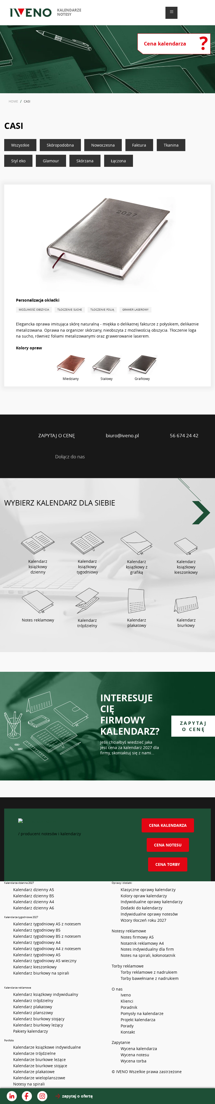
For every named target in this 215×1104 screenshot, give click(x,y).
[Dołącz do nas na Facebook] (27, 1096)
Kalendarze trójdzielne (34, 1053)
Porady (127, 1025)
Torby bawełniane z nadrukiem (150, 978)
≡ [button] (172, 11)
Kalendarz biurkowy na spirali (41, 973)
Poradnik (129, 1007)
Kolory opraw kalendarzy (144, 895)
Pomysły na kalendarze (142, 1013)
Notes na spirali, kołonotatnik (148, 955)
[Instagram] (140, 456)
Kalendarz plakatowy (32, 1006)
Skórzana (85, 160)
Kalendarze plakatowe (34, 1071)
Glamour (51, 160)
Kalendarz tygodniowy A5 (36, 954)
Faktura (139, 145)
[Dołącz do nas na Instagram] (42, 1096)
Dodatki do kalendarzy (141, 907)
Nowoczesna (103, 145)
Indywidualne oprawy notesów (149, 914)
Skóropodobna (60, 145)
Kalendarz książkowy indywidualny (45, 994)
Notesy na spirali (29, 1084)
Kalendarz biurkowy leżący (38, 1025)
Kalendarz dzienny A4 (33, 901)
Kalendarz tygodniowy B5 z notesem (47, 936)
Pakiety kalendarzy (30, 1031)
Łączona (118, 160)
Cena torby (167, 864)
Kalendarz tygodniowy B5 (36, 930)
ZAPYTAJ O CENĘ (56, 435)
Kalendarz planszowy (33, 1012)
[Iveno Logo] (31, 12)
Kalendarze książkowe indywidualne (47, 1047)
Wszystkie (20, 145)
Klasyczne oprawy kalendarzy (148, 889)
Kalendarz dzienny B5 (33, 895)
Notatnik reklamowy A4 (142, 943)
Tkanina (171, 145)
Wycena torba (133, 1061)
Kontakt (128, 1032)
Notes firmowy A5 (137, 937)
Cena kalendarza (168, 825)
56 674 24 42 (184, 435)
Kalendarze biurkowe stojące (40, 1065)
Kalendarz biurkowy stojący (38, 1018)
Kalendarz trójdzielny (33, 1000)
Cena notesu (168, 845)
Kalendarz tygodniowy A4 (36, 942)
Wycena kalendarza (139, 1048)
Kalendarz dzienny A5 (33, 889)
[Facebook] (118, 456)
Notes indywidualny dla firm (147, 949)
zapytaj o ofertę (77, 1096)
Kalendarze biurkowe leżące (39, 1059)
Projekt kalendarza (138, 1019)
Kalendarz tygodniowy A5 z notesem (47, 924)
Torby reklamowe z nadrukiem (149, 972)
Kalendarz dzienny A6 (33, 907)
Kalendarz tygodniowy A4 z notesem (47, 948)
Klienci (127, 1001)
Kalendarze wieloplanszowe (39, 1077)
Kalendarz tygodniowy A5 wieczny (44, 960)
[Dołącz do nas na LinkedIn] (12, 1096)
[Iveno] (69, 824)
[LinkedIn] (97, 456)
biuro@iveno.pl (122, 435)
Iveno (126, 995)
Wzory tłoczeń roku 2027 (143, 920)
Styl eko (18, 160)
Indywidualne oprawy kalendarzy (152, 901)
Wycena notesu (135, 1054)
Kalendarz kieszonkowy (35, 966)
